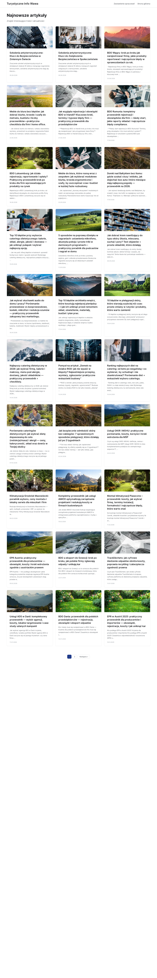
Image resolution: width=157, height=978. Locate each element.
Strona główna (143, 4)
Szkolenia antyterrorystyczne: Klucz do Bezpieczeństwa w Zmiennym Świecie (26, 56)
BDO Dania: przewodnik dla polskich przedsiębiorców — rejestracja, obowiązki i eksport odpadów (78, 619)
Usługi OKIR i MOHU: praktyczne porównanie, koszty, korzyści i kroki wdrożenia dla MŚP (127, 434)
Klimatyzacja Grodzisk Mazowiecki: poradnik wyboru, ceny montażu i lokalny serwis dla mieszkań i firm (29, 499)
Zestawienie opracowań (124, 4)
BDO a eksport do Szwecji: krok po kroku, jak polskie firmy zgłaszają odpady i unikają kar (77, 561)
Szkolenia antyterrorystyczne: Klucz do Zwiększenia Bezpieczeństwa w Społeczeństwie (78, 56)
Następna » (84, 657)
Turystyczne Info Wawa (22, 3)
